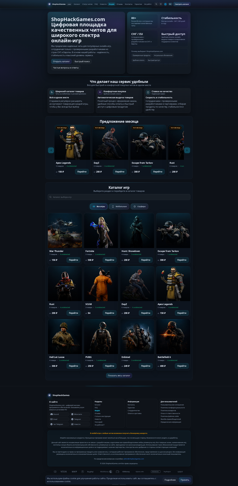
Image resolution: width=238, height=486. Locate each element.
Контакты (128, 4)
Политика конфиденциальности (173, 408)
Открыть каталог (61, 61)
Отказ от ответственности (170, 413)
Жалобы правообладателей (171, 419)
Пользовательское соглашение (172, 405)
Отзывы (120, 4)
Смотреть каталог (182, 4)
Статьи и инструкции (103, 416)
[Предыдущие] (51, 150)
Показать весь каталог (119, 375)
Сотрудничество (134, 410)
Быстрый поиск (82, 61)
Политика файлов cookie (170, 416)
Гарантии (138, 4)
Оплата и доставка (134, 413)
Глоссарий (98, 422)
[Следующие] (187, 150)
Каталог (77, 4)
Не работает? (149, 4)
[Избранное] (161, 4)
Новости (103, 4)
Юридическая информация (171, 422)
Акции (111, 4)
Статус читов (87, 4)
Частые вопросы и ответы (66, 67)
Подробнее (170, 480)
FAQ (96, 4)
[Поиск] (156, 4)
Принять (185, 480)
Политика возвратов (168, 410)
